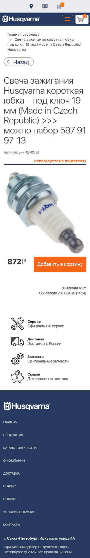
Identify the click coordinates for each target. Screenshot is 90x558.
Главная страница (24, 34)
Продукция (13, 435)
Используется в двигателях (60, 161)
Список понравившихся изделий (58, 6)
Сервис (9, 486)
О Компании (14, 460)
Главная (10, 422)
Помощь (10, 499)
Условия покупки (18, 512)
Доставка (31, 6)
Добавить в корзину (60, 264)
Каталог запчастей (19, 448)
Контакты (45, 6)
